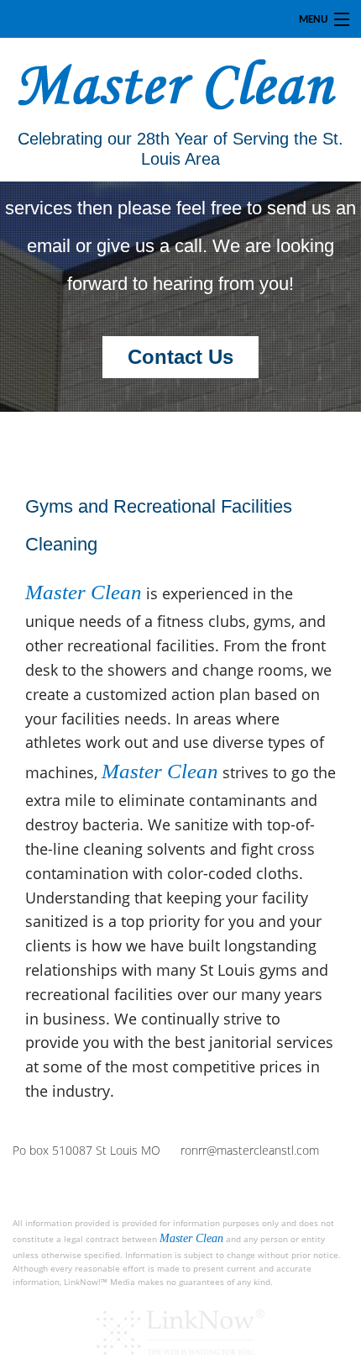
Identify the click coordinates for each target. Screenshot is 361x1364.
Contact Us (180, 356)
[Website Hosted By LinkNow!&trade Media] (180, 1332)
